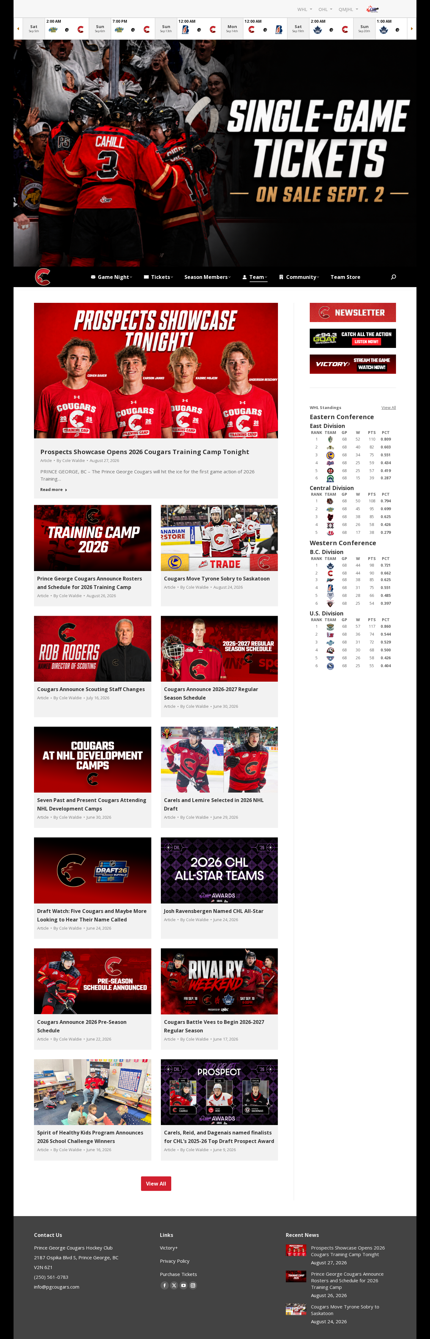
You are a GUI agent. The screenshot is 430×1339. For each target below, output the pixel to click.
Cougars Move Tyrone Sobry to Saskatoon (217, 578)
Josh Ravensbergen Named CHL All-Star (213, 911)
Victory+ (169, 1247)
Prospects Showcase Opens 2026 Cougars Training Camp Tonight (144, 451)
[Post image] (296, 1250)
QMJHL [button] (346, 9)
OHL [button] (324, 9)
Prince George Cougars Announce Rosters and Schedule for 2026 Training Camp (347, 1280)
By (71, 460)
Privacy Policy (175, 1261)
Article (46, 460)
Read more (51, 489)
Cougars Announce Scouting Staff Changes (91, 689)
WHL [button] (302, 9)
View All (389, 407)
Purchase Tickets (178, 1274)
